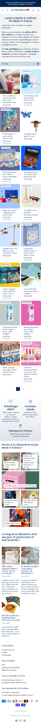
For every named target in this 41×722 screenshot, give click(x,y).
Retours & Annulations (9, 670)
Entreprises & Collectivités (10, 667)
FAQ (3, 665)
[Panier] (38, 10)
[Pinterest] (24, 720)
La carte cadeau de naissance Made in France (17, 695)
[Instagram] (20, 720)
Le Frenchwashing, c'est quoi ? (12, 680)
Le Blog (4, 652)
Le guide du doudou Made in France (14, 682)
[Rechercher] (7, 10)
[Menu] (2, 10)
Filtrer (6, 64)
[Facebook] (16, 720)
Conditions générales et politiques (21, 716)
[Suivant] (28, 389)
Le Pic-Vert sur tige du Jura (10, 692)
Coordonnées (6, 655)
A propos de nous (8, 650)
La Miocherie (23, 711)
